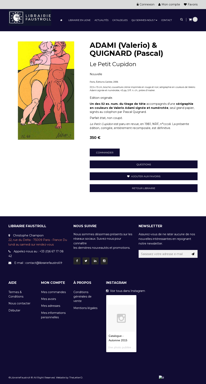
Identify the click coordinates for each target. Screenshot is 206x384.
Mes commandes (53, 292)
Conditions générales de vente (82, 296)
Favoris (193, 4)
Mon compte (171, 4)
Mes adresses (50, 306)
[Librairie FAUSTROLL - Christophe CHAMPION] (29, 17)
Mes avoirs (48, 299)
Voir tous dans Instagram (126, 291)
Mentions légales (85, 308)
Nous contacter (19, 303)
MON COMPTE (53, 283)
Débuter (14, 310)
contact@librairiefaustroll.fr (43, 263)
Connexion (147, 4)
